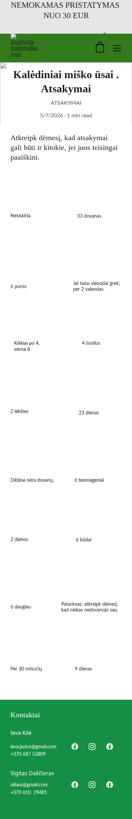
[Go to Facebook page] (74, 746)
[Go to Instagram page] (92, 746)
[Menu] (117, 48)
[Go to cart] (100, 48)
